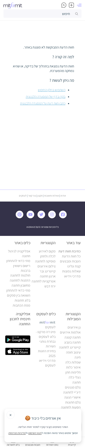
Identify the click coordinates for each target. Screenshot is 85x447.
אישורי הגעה (72, 397)
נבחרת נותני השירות (47, 344)
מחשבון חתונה (21, 285)
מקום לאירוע (47, 251)
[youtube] (31, 217)
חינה (78, 357)
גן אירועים (74, 327)
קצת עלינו (74, 266)
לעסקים (23, 195)
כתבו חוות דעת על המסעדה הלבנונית (42, 103)
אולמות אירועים (70, 332)
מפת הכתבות (21, 305)
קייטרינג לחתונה (70, 347)
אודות (63, 195)
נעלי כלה (75, 377)
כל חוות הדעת (71, 256)
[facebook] (63, 217)
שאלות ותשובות (51, 195)
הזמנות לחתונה (20, 280)
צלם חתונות (73, 402)
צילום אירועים (46, 266)
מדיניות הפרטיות (17, 433)
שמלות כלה (73, 362)
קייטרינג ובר (48, 271)
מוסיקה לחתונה (45, 261)
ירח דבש (50, 286)
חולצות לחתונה (20, 275)
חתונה (76, 382)
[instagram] (53, 217)
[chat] (63, 5)
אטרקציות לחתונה (44, 281)
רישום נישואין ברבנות (21, 268)
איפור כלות (73, 367)
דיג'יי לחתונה (72, 392)
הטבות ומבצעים (70, 261)
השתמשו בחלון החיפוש (51, 90)
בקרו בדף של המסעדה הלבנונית (45, 96)
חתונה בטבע (72, 342)
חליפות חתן (73, 372)
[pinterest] (21, 217)
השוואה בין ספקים (18, 295)
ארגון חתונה (48, 276)
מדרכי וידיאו (72, 276)
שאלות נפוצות (71, 271)
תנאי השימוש (35, 433)
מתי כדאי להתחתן (18, 261)
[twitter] (42, 217)
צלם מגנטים (73, 387)
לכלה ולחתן (48, 256)
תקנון (39, 195)
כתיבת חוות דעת (69, 251)
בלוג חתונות (22, 300)
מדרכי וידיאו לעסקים (47, 363)
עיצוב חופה (73, 352)
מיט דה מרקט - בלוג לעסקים (46, 334)
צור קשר (32, 195)
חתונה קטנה (73, 337)
